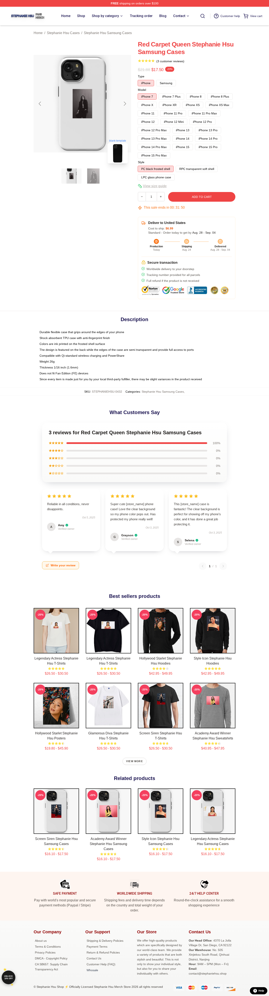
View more (134, 761)
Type (141, 76)
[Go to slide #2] (93, 176)
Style (141, 162)
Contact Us (94, 958)
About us (41, 940)
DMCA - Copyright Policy (51, 958)
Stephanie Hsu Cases (63, 33)
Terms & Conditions (48, 946)
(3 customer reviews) (170, 61)
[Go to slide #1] (71, 176)
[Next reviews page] (223, 566)
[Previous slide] (40, 103)
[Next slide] (124, 103)
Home (38, 33)
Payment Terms (97, 946)
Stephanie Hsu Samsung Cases (108, 33)
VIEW (56, 649)
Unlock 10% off (8, 977)
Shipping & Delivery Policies (105, 940)
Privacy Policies (45, 952)
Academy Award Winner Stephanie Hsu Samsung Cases (108, 844)
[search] (202, 16)
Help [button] (261, 990)
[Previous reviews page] (202, 566)
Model (142, 89)
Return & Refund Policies (103, 952)
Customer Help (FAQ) (101, 964)
